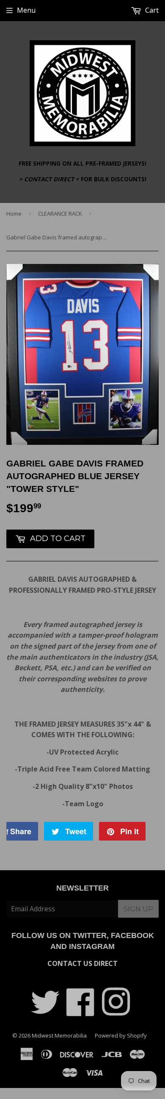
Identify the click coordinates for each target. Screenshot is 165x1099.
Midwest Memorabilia (59, 1035)
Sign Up (138, 909)
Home (14, 213)
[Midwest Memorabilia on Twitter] (45, 1011)
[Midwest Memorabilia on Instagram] (116, 1011)
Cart (151, 10)
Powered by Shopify (121, 1035)
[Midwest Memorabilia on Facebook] (80, 1011)
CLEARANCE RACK (60, 213)
